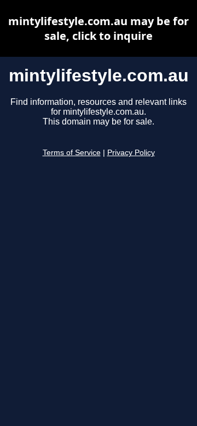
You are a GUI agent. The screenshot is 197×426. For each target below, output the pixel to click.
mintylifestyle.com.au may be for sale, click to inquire (98, 28)
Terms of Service (72, 153)
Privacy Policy (131, 153)
